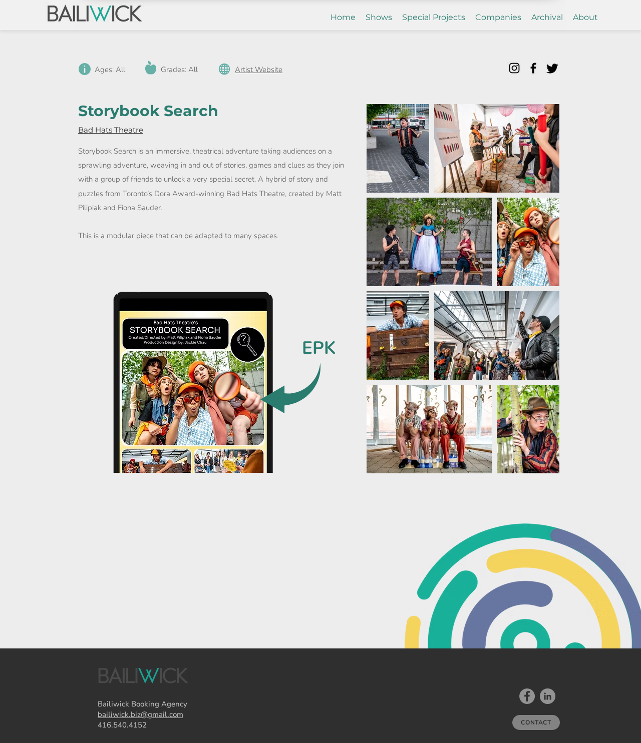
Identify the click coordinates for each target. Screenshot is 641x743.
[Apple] (150, 67)
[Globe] (224, 69)
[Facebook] (533, 68)
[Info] (84, 69)
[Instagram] (514, 68)
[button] (379, 17)
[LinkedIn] (547, 696)
